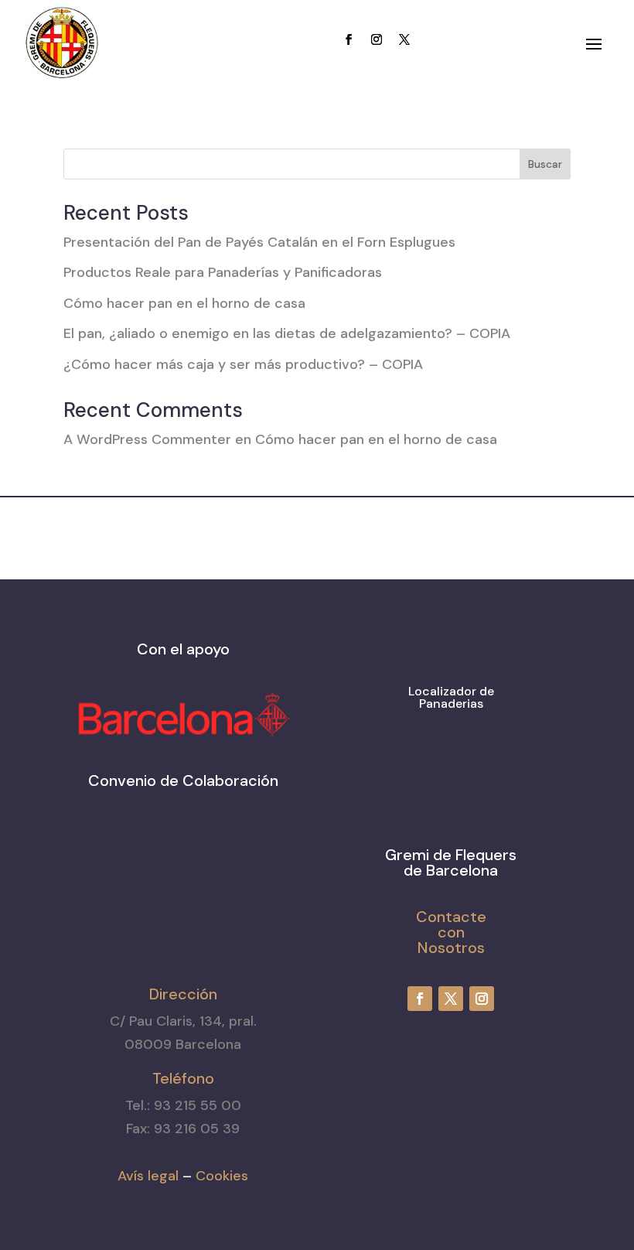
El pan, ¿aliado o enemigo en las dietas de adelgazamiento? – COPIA (286, 333)
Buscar (545, 164)
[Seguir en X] (404, 39)
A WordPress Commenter (147, 439)
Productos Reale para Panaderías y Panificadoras (222, 272)
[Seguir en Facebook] (349, 39)
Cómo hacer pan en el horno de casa (184, 303)
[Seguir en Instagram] (376, 39)
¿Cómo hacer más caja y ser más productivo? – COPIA (243, 364)
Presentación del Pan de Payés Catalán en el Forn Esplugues (259, 242)
